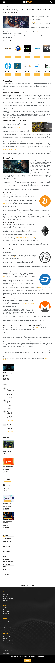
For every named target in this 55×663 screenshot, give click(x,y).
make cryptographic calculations (10, 256)
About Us (5, 594)
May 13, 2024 (6, 384)
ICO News (5, 556)
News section (6, 636)
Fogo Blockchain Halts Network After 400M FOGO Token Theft (8, 468)
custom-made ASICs (18, 127)
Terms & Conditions (8, 609)
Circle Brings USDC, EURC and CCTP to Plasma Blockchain (7, 505)
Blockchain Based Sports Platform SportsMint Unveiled (10, 427)
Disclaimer (5, 607)
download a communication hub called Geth (25, 237)
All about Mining (7, 625)
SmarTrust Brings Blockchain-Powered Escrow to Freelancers (10, 402)
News (4, 566)
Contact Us (6, 596)
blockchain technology (39, 31)
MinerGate (46, 287)
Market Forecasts (8, 561)
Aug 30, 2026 (6, 455)
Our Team (5, 600)
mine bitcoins (27, 209)
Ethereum (43, 107)
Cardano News (7, 551)
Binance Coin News (8, 543)
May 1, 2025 (9, 408)
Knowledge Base (7, 623)
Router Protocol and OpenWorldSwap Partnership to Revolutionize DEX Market (10, 391)
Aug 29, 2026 (6, 491)
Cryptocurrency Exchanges (9, 627)
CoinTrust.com (9, 653)
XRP (4, 577)
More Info (8, 74)
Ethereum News (7, 518)
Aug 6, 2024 (9, 397)
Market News (7, 446)
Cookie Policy (6, 613)
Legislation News (8, 559)
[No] (53, 659)
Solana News (6, 572)
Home (4, 6)
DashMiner (40, 287)
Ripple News (6, 569)
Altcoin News (7, 538)
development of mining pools (9, 149)
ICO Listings (6, 621)
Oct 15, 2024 (9, 422)
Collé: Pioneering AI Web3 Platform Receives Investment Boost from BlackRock (7, 377)
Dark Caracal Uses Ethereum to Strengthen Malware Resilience (8, 523)
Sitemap (5, 638)
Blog (4, 549)
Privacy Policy (6, 611)
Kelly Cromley (6, 382)
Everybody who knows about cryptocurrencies (40, 22)
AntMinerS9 (6, 203)
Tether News (6, 574)
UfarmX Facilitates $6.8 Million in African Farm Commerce (8, 450)
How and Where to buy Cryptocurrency (12, 629)
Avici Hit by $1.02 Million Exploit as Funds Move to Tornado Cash (7, 486)
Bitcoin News (6, 546)
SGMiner (5, 289)
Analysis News (7, 541)
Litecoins (11, 251)
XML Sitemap (6, 640)
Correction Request (8, 598)
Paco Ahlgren (37, 327)
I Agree (27, 660)
